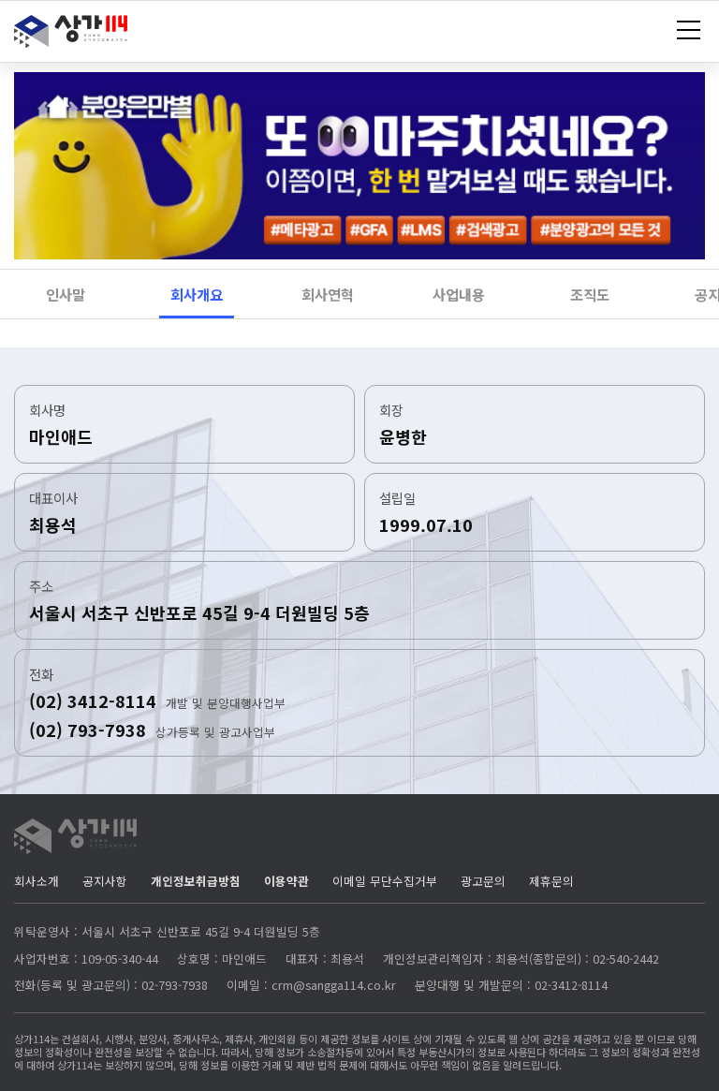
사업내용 (459, 294)
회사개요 (196, 294)
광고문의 (483, 881)
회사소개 (36, 881)
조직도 (589, 294)
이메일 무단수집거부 (384, 881)
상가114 (72, 36)
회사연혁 (327, 294)
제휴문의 (551, 881)
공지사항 (104, 881)
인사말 (65, 294)
